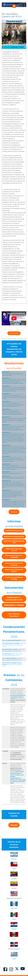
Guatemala (14, 908)
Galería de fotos (14, 333)
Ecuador (14, 888)
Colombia (14, 878)
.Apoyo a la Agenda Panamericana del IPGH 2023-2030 (12, 373)
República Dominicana (14, 948)
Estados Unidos (11, 898)
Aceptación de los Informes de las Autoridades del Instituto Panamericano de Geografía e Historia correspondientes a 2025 (13, 484)
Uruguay (14, 958)
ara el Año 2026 (11, 391)
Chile (14, 868)
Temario (14, 512)
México (14, 919)
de (16, 898)
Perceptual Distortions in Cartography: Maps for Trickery (17, 697)
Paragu (13, 929)
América (19, 898)
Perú (14, 939)
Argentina (14, 858)
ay (16, 929)
